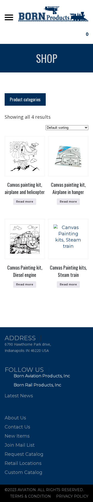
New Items (17, 436)
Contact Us (17, 427)
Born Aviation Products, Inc (41, 375)
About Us (15, 418)
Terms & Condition (30, 496)
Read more (24, 201)
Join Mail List (20, 445)
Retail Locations (23, 463)
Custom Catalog (23, 472)
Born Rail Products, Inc (37, 385)
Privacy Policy (72, 496)
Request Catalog (24, 454)
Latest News (19, 396)
